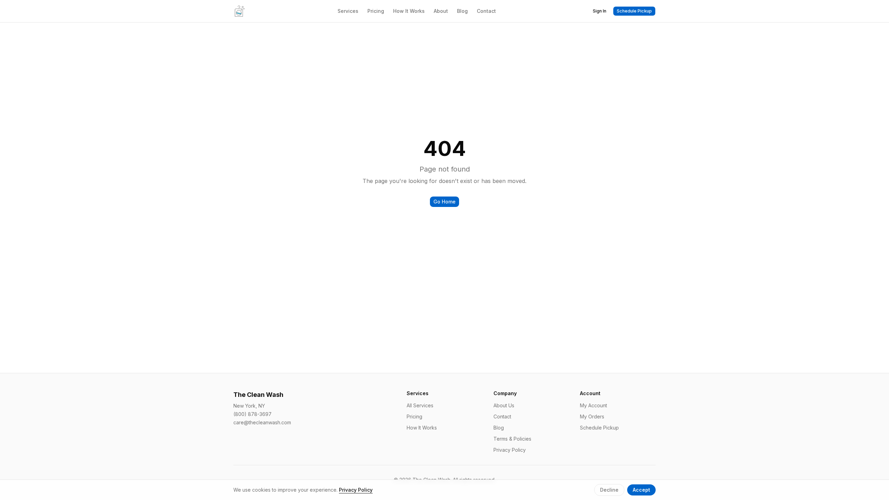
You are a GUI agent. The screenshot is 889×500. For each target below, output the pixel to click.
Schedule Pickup (599, 428)
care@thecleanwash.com (262, 422)
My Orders (592, 416)
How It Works (409, 11)
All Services (420, 405)
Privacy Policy (509, 450)
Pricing (375, 11)
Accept (641, 490)
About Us (503, 405)
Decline (609, 490)
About (441, 11)
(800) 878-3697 (252, 414)
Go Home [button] (444, 202)
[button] (634, 11)
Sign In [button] (599, 11)
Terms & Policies (512, 439)
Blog (462, 11)
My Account (593, 405)
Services (348, 11)
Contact (486, 11)
